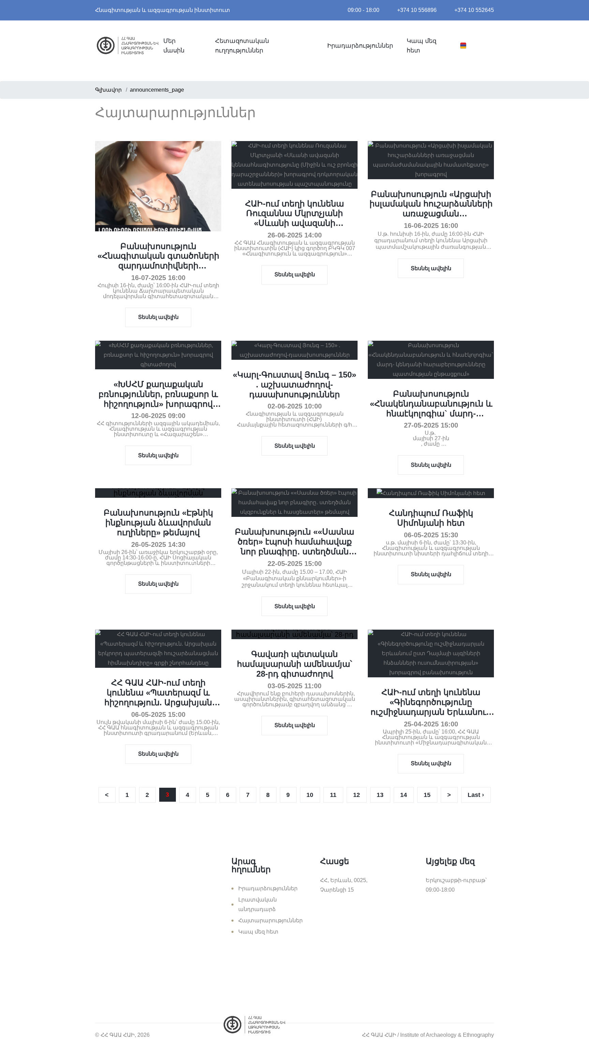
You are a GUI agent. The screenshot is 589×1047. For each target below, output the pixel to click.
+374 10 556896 (417, 10)
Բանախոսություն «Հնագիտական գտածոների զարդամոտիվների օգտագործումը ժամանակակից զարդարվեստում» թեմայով (158, 271)
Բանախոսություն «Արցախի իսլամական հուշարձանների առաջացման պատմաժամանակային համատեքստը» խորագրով (431, 213)
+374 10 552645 (474, 10)
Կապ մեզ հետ (421, 45)
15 (427, 794)
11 (333, 794)
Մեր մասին (173, 45)
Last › (476, 794)
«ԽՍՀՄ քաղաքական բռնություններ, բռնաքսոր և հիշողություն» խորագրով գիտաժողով (158, 399)
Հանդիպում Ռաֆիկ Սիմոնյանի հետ (431, 517)
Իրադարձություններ (360, 45)
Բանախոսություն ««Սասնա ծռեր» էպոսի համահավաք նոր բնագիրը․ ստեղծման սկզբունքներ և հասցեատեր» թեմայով (294, 551)
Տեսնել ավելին (158, 317)
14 (403, 794)
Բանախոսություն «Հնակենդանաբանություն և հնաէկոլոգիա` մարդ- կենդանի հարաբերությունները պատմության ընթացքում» (431, 418)
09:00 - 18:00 (363, 10)
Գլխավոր (108, 90)
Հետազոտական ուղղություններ (242, 45)
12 (356, 794)
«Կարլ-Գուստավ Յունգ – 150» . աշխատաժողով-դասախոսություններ (294, 384)
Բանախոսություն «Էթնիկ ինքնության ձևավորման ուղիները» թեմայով (158, 522)
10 (309, 794)
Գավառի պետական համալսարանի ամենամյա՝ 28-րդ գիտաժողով (294, 663)
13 (380, 794)
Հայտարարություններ (270, 920)
